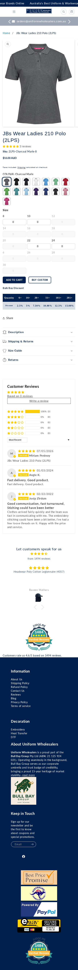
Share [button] (9, 318)
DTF (13, 737)
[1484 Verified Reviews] (39, 651)
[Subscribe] (32, 844)
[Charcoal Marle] (7, 182)
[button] (14, 12)
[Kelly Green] (56, 182)
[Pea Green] (7, 192)
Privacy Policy (19, 702)
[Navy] (26, 182)
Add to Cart (14, 280)
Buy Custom (40, 280)
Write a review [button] (38, 400)
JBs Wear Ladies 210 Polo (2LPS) (36, 33)
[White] (36, 182)
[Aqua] (46, 182)
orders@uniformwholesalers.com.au (41, 21)
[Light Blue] (26, 192)
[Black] (16, 182)
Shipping (21, 167)
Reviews (16, 694)
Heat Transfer (19, 733)
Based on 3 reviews (20, 396)
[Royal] (46, 192)
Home (6, 33)
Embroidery (18, 729)
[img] (27, 451)
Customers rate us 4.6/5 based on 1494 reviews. (32, 655)
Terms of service (21, 705)
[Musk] (65, 192)
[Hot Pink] (7, 201)
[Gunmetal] (56, 192)
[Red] (65, 182)
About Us (16, 679)
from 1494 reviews (39, 558)
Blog (13, 698)
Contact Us (17, 690)
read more (28, 775)
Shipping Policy (20, 683)
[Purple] (36, 192)
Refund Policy (19, 686)
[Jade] (16, 192)
